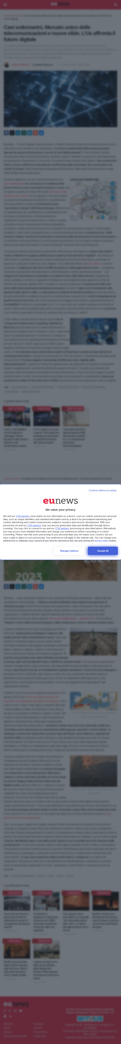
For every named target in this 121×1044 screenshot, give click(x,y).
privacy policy (102, 540)
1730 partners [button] (23, 516)
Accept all (103, 550)
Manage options (69, 550)
